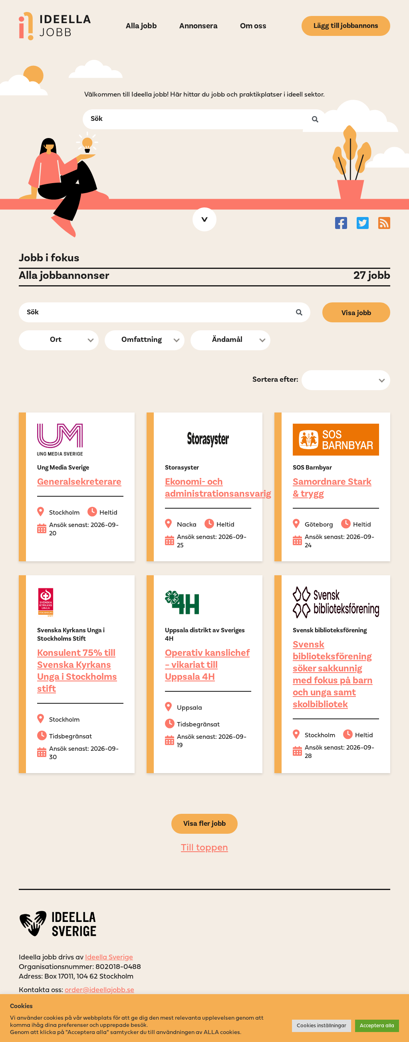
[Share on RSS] (384, 223)
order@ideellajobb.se (99, 990)
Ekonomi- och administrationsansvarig (218, 488)
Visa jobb (356, 313)
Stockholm (64, 513)
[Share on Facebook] (341, 223)
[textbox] (56, 340)
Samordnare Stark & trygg (332, 488)
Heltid (108, 513)
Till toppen (204, 848)
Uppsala (189, 708)
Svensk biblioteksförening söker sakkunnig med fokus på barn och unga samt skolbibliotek (333, 674)
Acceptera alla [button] (377, 1025)
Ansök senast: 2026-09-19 (211, 741)
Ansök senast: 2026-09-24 (339, 541)
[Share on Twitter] (363, 223)
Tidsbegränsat (70, 737)
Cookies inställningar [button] (321, 1025)
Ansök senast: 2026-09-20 (84, 529)
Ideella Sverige (109, 957)
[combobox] (59, 340)
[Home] (55, 26)
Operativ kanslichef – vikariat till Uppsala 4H (207, 665)
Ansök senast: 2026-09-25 (211, 541)
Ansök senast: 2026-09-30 (84, 753)
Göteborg (319, 525)
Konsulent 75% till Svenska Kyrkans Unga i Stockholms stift (77, 671)
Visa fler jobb (204, 823)
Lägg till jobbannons (346, 25)
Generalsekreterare (79, 482)
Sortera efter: (275, 379)
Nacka (187, 525)
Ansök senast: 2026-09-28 (339, 752)
